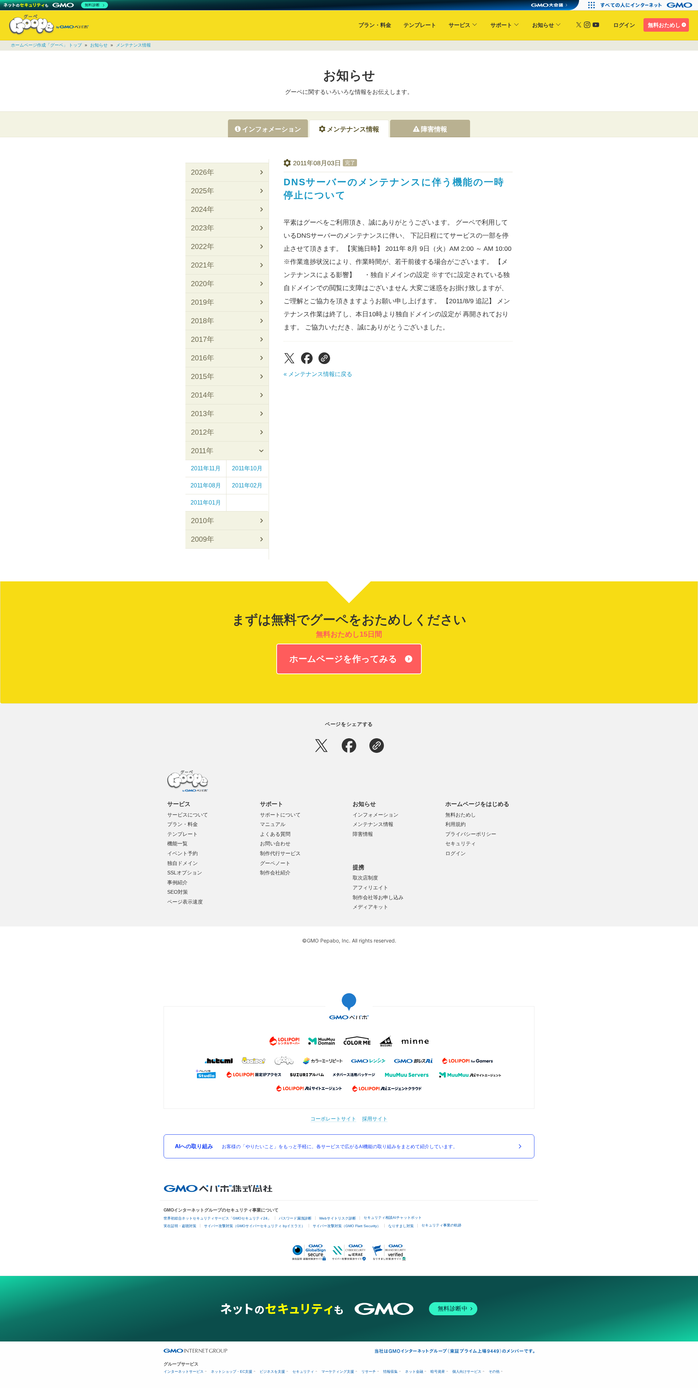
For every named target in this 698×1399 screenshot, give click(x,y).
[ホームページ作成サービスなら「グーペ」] (44, 26)
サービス (459, 25)
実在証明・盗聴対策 (180, 1226)
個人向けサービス (466, 1372)
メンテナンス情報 (133, 45)
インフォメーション (375, 815)
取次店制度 (365, 878)
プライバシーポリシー (470, 834)
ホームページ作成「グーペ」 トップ (46, 45)
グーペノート (275, 863)
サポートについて (280, 815)
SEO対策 (177, 892)
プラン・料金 (374, 25)
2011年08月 (205, 485)
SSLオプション (184, 873)
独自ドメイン (182, 863)
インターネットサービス (184, 1372)
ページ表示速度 (185, 902)
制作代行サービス (280, 853)
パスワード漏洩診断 (295, 1218)
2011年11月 (206, 468)
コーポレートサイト (333, 1118)
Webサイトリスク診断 (337, 1218)
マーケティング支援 (337, 1372)
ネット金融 (414, 1372)
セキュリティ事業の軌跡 (441, 1225)
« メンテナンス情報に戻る (318, 374)
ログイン (624, 25)
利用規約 (455, 824)
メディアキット (370, 907)
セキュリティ (460, 843)
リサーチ (368, 1372)
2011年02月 (247, 485)
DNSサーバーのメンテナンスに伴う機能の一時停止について (394, 189)
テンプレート (420, 25)
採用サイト (375, 1118)
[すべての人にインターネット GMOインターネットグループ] (647, 5)
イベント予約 (182, 853)
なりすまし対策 (401, 1226)
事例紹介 (177, 882)
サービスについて (187, 815)
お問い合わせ (275, 843)
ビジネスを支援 (272, 1372)
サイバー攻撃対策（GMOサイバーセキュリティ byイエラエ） (254, 1226)
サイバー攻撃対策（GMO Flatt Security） (347, 1226)
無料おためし (664, 25)
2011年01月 (205, 502)
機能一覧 (177, 843)
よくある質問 (275, 834)
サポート (501, 25)
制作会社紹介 (275, 873)
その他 (494, 1372)
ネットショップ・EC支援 (231, 1372)
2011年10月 (247, 468)
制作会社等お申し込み (378, 897)
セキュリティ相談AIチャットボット (393, 1218)
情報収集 (390, 1372)
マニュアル (272, 824)
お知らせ (543, 25)
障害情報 (363, 834)
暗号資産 (437, 1372)
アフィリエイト (370, 887)
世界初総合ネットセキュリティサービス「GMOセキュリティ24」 (217, 1218)
